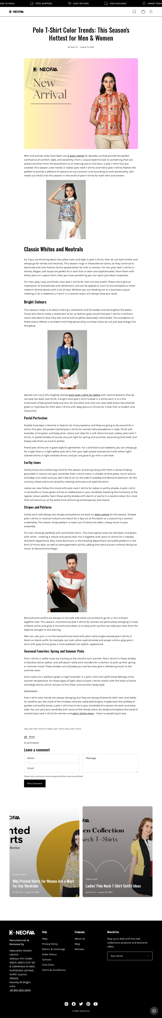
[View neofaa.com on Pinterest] (88, 1004)
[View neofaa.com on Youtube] (95, 1004)
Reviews (79, 949)
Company (80, 932)
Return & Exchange (53, 949)
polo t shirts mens (61, 729)
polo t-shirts (75, 729)
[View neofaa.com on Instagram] (66, 1004)
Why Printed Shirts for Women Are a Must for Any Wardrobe (43, 883)
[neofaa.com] (16, 11)
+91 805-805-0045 (20, 990)
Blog (77, 943)
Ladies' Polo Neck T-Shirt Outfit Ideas (113, 886)
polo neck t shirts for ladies (41, 729)
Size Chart (48, 964)
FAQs (44, 938)
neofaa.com (84, 1011)
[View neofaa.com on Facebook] (73, 1004)
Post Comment (34, 783)
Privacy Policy (50, 943)
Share (32, 736)
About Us (80, 938)
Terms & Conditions (53, 969)
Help (44, 932)
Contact (46, 959)
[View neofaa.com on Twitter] (81, 1004)
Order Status (49, 954)
